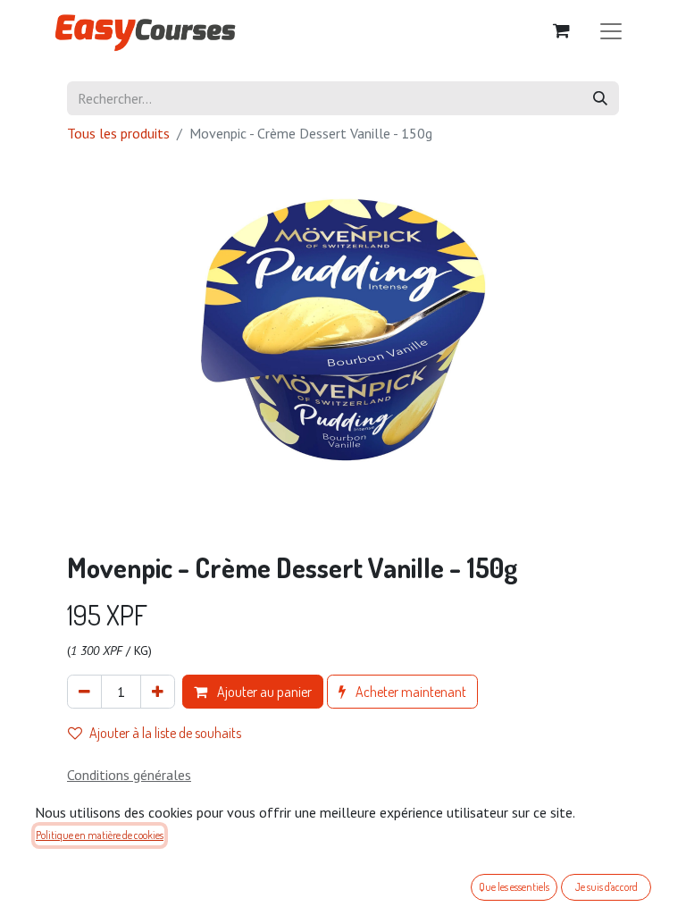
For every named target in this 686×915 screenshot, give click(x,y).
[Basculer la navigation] (611, 30)
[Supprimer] (84, 692)
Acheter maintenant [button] (409, 692)
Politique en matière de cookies (99, 835)
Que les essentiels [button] (514, 887)
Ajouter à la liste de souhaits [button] (165, 733)
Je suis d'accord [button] (606, 887)
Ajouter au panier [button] (263, 692)
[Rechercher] (600, 98)
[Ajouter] (157, 692)
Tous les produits (118, 133)
